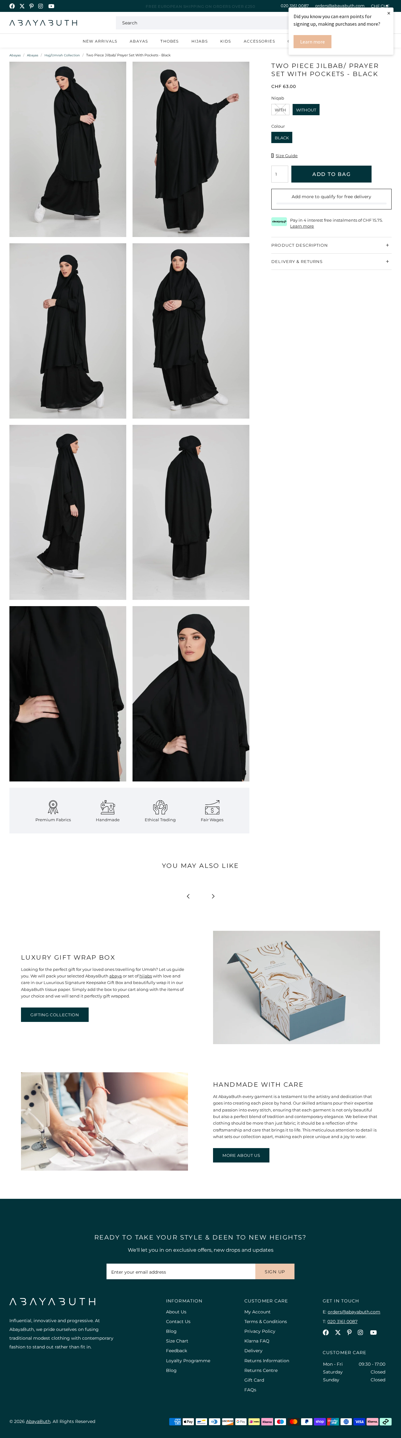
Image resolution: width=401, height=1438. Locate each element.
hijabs (145, 975)
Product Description (299, 244)
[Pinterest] (31, 6)
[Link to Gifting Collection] (296, 1042)
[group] (67, 152)
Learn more (312, 42)
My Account (257, 1312)
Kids (225, 41)
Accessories (259, 41)
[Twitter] (22, 6)
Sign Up (275, 1272)
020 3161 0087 (295, 5)
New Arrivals (100, 41)
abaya (115, 975)
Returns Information (266, 1360)
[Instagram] (41, 6)
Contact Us (178, 1321)
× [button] (388, 13)
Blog (171, 1331)
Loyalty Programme (188, 1360)
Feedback (176, 1350)
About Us (176, 1312)
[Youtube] (51, 6)
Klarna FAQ (256, 1341)
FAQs (250, 1390)
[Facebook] (12, 6)
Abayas (139, 41)
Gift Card (254, 1380)
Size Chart (177, 1341)
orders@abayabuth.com (340, 5)
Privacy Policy (259, 1331)
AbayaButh (43, 23)
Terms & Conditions (265, 1321)
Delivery (253, 1350)
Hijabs (199, 41)
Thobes (169, 41)
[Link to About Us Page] (104, 1169)
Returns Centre (261, 1370)
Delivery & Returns (297, 261)
